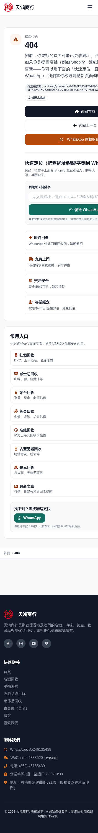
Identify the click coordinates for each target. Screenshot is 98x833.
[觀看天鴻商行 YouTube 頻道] (33, 643)
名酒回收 (11, 679)
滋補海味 (11, 686)
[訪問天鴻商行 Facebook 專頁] (8, 643)
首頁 (7, 553)
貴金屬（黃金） (16, 708)
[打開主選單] (89, 7)
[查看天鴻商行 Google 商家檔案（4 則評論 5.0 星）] (46, 643)
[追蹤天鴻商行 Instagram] (21, 643)
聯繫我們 (11, 723)
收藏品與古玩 (15, 694)
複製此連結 (38, 97)
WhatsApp (32, 518)
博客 (7, 716)
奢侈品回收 (13, 701)
